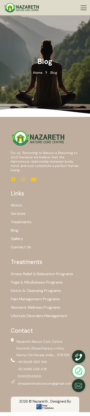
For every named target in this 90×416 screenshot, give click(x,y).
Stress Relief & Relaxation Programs (42, 273)
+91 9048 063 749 (32, 362)
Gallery (17, 238)
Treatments (21, 221)
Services (18, 213)
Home (37, 72)
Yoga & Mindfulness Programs (37, 282)
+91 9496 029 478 (32, 369)
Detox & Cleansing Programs (36, 290)
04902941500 (29, 376)
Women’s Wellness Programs (35, 307)
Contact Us (21, 247)
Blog (14, 230)
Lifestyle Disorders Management (39, 315)
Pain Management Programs (35, 299)
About (16, 205)
